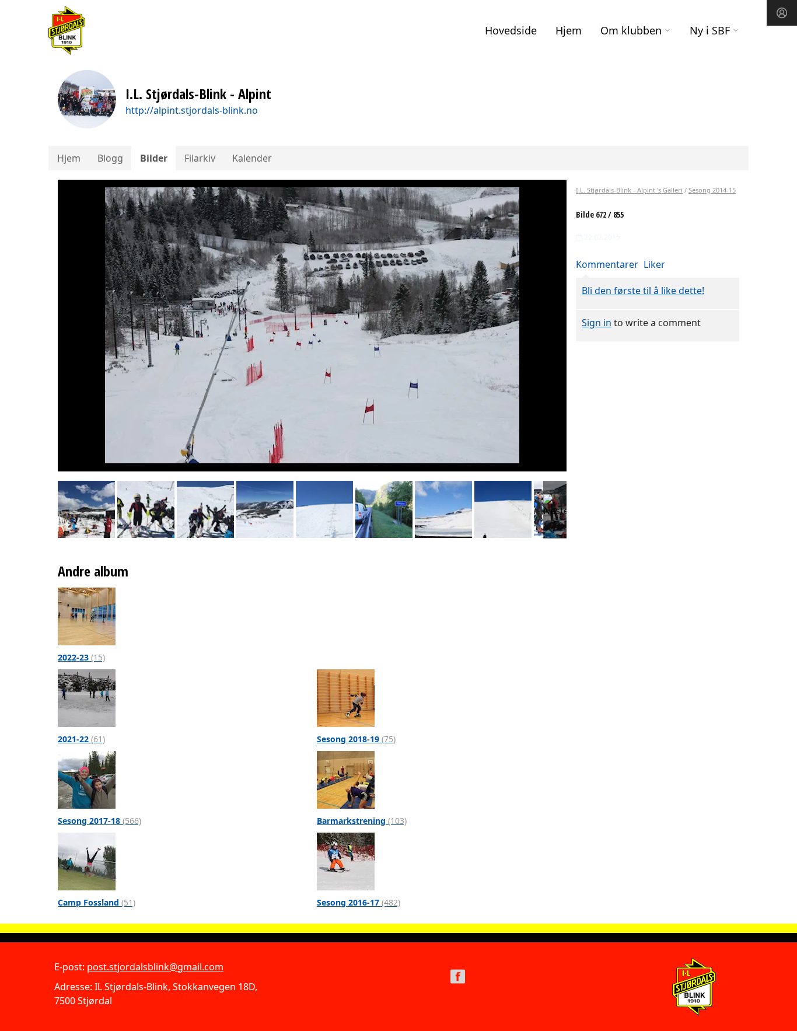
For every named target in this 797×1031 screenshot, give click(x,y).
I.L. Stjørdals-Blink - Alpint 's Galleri (629, 190)
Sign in (596, 322)
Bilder (153, 158)
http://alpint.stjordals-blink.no (191, 110)
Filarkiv (199, 158)
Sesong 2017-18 (99, 820)
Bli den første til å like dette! (643, 290)
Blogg (110, 158)
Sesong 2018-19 (356, 739)
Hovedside (511, 30)
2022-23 (81, 657)
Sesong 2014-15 (712, 190)
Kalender (252, 158)
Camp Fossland (96, 902)
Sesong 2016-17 (358, 902)
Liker (654, 264)
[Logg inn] (781, 12)
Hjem (568, 30)
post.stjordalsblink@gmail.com (155, 966)
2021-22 (81, 739)
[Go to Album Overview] (87, 615)
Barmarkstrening (362, 820)
